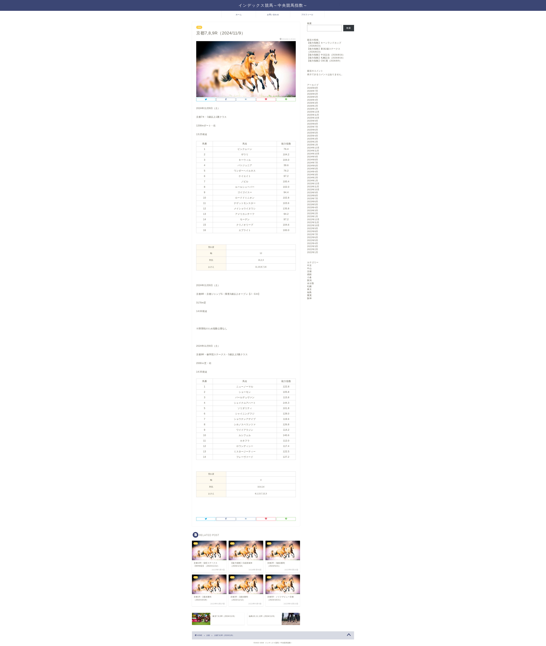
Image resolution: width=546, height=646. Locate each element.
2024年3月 (312, 174)
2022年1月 (312, 252)
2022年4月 (312, 243)
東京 (309, 289)
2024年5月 (312, 168)
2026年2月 (312, 106)
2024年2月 (312, 177)
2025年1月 (312, 144)
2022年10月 (313, 225)
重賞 (309, 295)
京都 (199, 27)
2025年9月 (312, 121)
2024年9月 (312, 156)
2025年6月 (312, 130)
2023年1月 (312, 216)
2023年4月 (312, 207)
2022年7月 (312, 234)
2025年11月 (313, 115)
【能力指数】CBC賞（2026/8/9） (324, 60)
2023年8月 (312, 195)
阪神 (309, 298)
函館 (309, 274)
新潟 (309, 280)
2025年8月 (312, 124)
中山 (309, 268)
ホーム (239, 14)
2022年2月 (312, 249)
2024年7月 (312, 162)
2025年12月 (313, 112)
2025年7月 (312, 127)
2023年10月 (313, 189)
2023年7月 (312, 198)
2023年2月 (312, 213)
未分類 (310, 283)
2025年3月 (312, 138)
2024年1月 (312, 180)
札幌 (309, 286)
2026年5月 (312, 97)
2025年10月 (313, 118)
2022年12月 (313, 219)
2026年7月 (312, 91)
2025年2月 (312, 141)
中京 (309, 265)
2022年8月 (312, 231)
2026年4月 (312, 100)
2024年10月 (313, 153)
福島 (309, 292)
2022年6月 (312, 237)
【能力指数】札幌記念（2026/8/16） (326, 58)
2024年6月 (312, 165)
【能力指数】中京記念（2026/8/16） (326, 55)
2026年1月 (312, 109)
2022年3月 (312, 246)
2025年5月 (312, 133)
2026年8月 (312, 88)
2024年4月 (312, 171)
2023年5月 (312, 204)
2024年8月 (312, 159)
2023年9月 (312, 192)
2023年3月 (312, 210)
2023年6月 (312, 201)
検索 (309, 23)
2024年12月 (313, 147)
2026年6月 (312, 94)
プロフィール (307, 14)
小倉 (309, 277)
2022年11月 (313, 222)
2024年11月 (313, 150)
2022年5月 (312, 240)
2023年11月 (313, 186)
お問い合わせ (273, 14)
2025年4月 (312, 135)
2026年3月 (312, 103)
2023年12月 (313, 183)
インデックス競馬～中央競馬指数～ (273, 5)
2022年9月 (312, 228)
